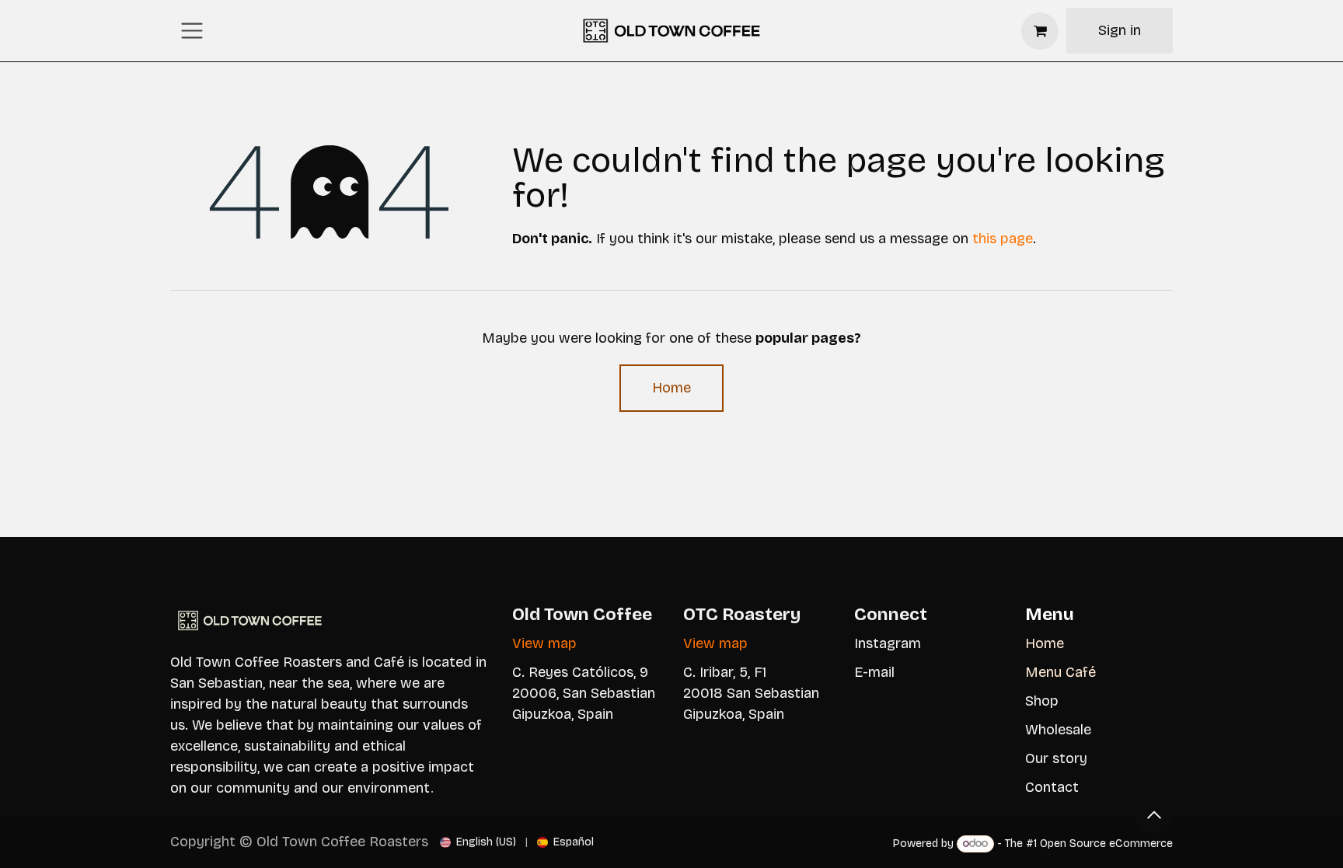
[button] (1154, 815)
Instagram (887, 643)
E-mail (874, 672)
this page (1002, 238)
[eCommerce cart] (1040, 31)
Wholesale (1058, 729)
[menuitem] (478, 841)
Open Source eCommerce (1106, 843)
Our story (1056, 758)
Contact (1052, 787)
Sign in (1119, 30)
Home (671, 387)
